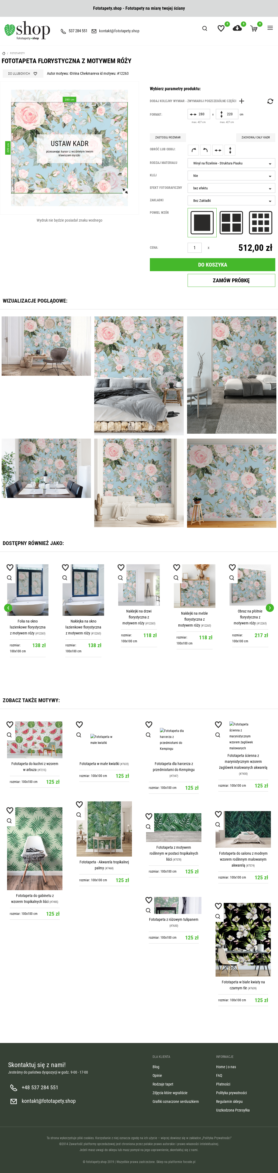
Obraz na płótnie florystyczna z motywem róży (192, 617)
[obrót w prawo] (193, 150)
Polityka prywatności (231, 1093)
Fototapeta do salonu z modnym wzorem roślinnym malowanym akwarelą (243, 859)
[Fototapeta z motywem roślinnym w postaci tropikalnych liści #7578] (173, 827)
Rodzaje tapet (163, 1084)
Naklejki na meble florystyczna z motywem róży (137, 619)
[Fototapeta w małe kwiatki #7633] (104, 739)
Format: (156, 114)
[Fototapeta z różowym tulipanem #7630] (173, 905)
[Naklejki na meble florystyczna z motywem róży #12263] (139, 586)
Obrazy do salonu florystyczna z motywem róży (248, 617)
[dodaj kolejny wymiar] (198, 101)
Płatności (223, 1084)
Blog (156, 1067)
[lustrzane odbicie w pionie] (230, 150)
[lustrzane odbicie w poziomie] (217, 150)
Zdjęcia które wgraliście (170, 1093)
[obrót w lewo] (205, 150)
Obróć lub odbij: (162, 149)
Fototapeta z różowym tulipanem (173, 919)
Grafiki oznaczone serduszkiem (176, 1101)
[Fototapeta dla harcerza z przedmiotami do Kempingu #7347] (173, 739)
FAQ (219, 1075)
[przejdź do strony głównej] (27, 30)
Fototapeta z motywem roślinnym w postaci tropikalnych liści (174, 853)
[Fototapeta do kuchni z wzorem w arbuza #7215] (34, 739)
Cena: (154, 247)
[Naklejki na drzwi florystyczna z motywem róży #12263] (83, 585)
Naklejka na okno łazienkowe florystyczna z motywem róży (28, 627)
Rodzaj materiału (163, 163)
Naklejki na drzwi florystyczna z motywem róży (81, 617)
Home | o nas (226, 1067)
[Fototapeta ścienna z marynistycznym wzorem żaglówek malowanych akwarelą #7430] (243, 735)
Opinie (157, 1075)
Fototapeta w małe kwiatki (99, 764)
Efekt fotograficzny (166, 188)
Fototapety (17, 53)
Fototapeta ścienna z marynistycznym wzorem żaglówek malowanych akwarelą (243, 761)
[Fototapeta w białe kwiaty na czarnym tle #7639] (243, 940)
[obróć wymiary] (269, 101)
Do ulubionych (19, 74)
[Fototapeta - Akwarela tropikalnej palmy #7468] (104, 829)
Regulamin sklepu (229, 1101)
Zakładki (156, 200)
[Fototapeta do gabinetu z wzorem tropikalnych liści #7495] (34, 848)
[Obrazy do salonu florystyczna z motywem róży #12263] (250, 585)
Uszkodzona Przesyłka (233, 1110)
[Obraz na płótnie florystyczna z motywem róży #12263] (194, 585)
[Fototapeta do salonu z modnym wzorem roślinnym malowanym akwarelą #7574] (243, 829)
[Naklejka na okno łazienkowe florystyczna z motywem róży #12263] (28, 590)
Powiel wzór (159, 213)
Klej (153, 175)
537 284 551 (78, 30)
